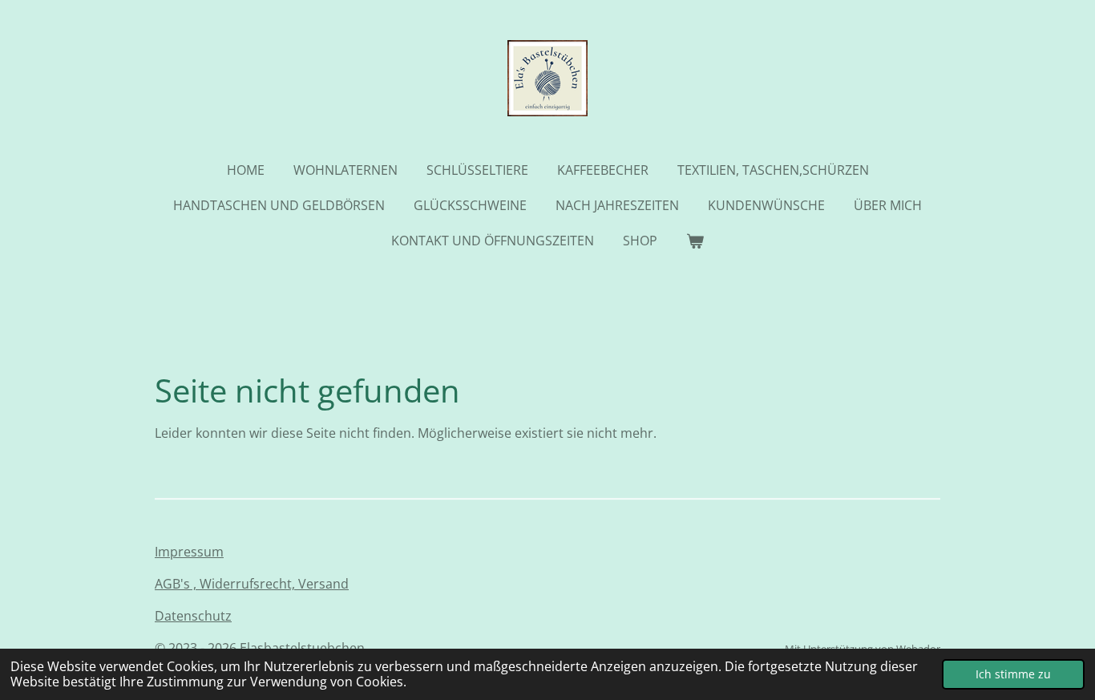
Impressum (189, 551)
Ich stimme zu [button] (1013, 674)
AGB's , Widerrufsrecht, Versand (252, 584)
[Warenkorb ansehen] (695, 240)
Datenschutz (193, 616)
